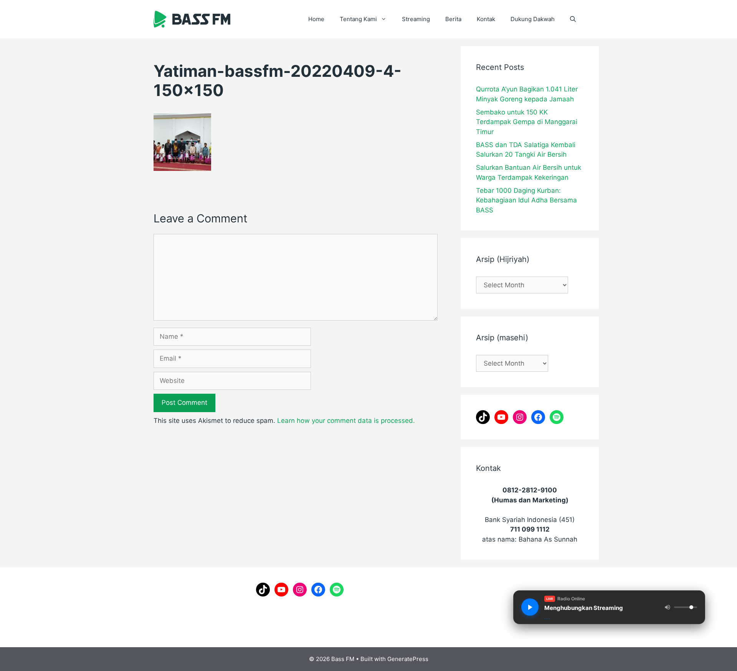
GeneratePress (407, 659)
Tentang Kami (358, 19)
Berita (453, 19)
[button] (572, 19)
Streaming (416, 19)
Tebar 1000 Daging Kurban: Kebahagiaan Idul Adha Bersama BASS (526, 200)
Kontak (486, 19)
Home (316, 19)
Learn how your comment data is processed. (346, 420)
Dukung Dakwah (533, 19)
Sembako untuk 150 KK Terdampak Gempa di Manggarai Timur (526, 122)
